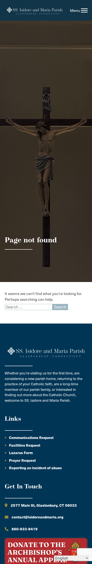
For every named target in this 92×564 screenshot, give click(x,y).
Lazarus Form (21, 452)
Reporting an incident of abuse (35, 467)
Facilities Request (24, 445)
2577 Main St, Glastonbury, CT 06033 (44, 505)
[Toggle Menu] (84, 10)
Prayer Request (22, 460)
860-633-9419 (25, 528)
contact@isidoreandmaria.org (37, 516)
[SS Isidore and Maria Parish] (35, 10)
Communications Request (31, 437)
